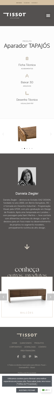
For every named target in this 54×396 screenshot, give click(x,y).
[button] (48, 16)
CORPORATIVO (15, 347)
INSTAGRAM (19, 2)
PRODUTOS (39, 343)
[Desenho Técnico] (27, 93)
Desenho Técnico (27, 99)
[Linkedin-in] (36, 356)
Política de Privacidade (27, 373)
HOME (14, 343)
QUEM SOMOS (26, 343)
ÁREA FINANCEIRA (27, 350)
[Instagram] (24, 356)
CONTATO (42, 347)
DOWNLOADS (30, 347)
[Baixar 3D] (27, 75)
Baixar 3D (27, 82)
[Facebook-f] (18, 356)
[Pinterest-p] (30, 356)
